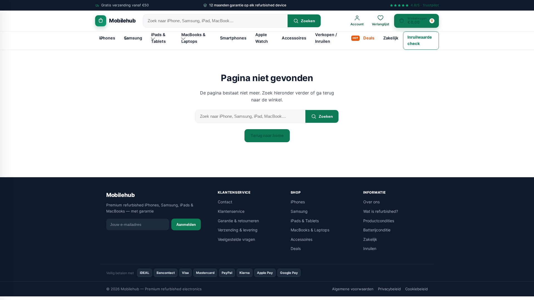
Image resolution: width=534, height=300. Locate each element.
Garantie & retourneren (238, 220)
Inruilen (369, 248)
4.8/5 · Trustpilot (425, 5)
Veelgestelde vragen (236, 239)
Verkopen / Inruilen (326, 38)
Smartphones (233, 38)
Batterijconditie (376, 230)
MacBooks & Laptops (193, 38)
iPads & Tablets (158, 38)
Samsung (133, 38)
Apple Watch (261, 38)
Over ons (371, 201)
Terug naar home (267, 135)
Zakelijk (390, 38)
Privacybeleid (389, 289)
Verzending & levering (238, 230)
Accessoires (294, 38)
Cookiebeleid (416, 289)
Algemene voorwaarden (353, 289)
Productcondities (378, 220)
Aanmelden (186, 224)
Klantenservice (231, 211)
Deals (368, 38)
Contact (225, 201)
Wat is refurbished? (380, 211)
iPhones (107, 38)
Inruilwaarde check (419, 40)
